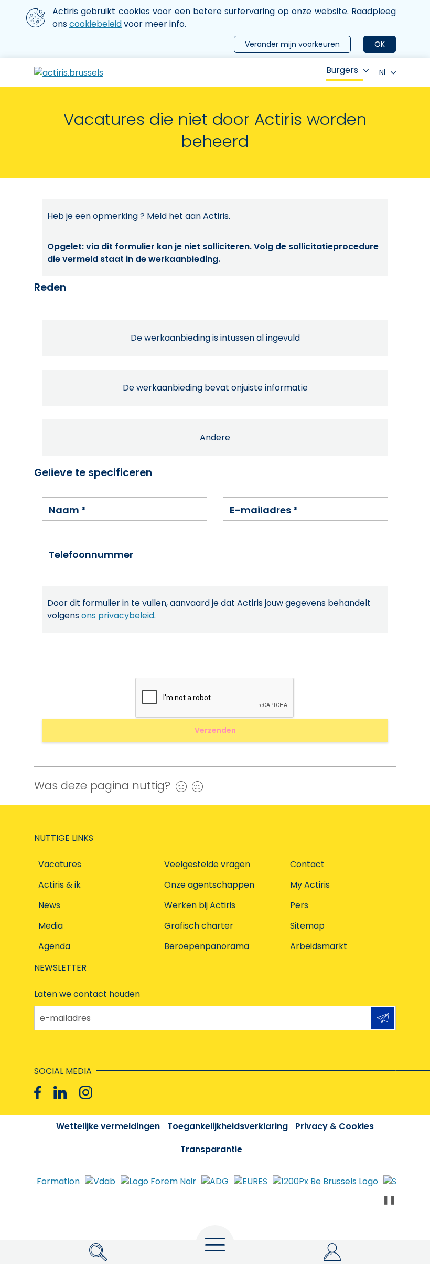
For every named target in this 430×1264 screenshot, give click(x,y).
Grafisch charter (198, 926)
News (49, 905)
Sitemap (307, 926)
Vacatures (59, 864)
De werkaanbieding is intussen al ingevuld (215, 338)
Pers (299, 905)
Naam (67, 510)
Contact (307, 864)
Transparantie (211, 1149)
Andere (215, 437)
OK (379, 44)
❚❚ (389, 1200)
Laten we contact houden (87, 994)
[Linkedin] (60, 1092)
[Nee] (195, 786)
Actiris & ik (59, 885)
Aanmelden (382, 1018)
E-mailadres (264, 510)
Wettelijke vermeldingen (108, 1126)
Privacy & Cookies (334, 1126)
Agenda (54, 946)
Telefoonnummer (91, 554)
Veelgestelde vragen (207, 864)
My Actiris (310, 885)
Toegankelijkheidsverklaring (227, 1126)
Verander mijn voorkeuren (292, 44)
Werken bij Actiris (199, 905)
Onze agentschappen (209, 885)
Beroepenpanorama (206, 946)
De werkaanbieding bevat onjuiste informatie (215, 388)
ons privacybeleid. (118, 615)
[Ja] (178, 786)
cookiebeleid (95, 24)
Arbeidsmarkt (318, 946)
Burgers (342, 70)
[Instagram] (85, 1092)
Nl (382, 72)
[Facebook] (37, 1092)
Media (50, 926)
